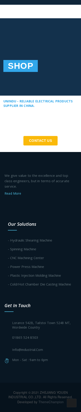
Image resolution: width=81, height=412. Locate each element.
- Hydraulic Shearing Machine (30, 240)
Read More (13, 193)
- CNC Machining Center (26, 257)
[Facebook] (15, 205)
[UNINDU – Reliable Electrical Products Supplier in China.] (25, 2)
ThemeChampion (51, 402)
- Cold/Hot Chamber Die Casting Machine (39, 284)
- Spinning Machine (22, 249)
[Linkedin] (23, 205)
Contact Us (40, 141)
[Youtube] (32, 205)
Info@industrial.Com (27, 349)
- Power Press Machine (26, 266)
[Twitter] (6, 205)
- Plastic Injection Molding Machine (34, 275)
